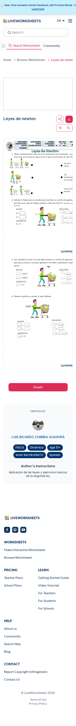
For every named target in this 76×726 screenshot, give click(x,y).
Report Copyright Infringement (25, 672)
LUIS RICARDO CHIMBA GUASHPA (38, 437)
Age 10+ (55, 447)
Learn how (38, 8)
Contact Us (12, 679)
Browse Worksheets (18, 557)
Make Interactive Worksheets (24, 550)
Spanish (54, 455)
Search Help (12, 644)
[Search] (8, 32)
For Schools (46, 608)
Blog (7, 651)
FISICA (20, 447)
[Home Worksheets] (3, 45)
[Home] (22, 21)
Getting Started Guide (53, 577)
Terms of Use (38, 699)
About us (10, 628)
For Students (47, 600)
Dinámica (37, 447)
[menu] (70, 20)
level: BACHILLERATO (29, 455)
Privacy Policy (38, 703)
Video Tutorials (48, 585)
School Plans (13, 585)
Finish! (38, 387)
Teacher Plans (13, 577)
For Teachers (47, 593)
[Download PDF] (69, 119)
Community (12, 636)
